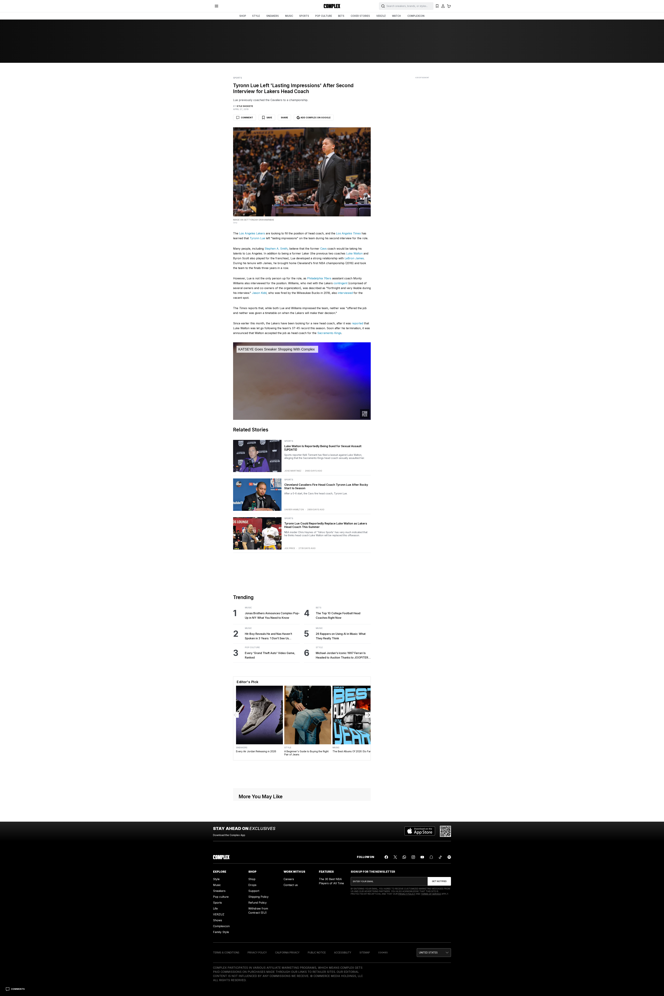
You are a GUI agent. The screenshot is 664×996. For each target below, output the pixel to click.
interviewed (345, 293)
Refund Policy (257, 902)
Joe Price (289, 548)
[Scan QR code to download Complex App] (445, 831)
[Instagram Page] (413, 857)
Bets (318, 607)
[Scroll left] (236, 715)
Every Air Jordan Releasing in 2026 (256, 751)
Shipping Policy (258, 896)
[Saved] (437, 6)
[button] (434, 952)
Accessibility (342, 952)
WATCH (396, 15)
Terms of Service (431, 894)
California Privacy (287, 952)
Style (319, 647)
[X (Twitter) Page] (395, 857)
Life (215, 908)
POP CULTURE (323, 15)
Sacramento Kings (329, 333)
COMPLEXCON (416, 15)
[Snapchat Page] (431, 857)
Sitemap (364, 952)
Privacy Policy (406, 894)
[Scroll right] (368, 715)
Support (253, 891)
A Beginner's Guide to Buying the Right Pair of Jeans (306, 753)
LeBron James (354, 258)
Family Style (221, 932)
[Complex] (332, 6)
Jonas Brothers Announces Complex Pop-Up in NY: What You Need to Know (272, 615)
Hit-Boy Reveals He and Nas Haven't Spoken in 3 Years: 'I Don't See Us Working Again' (268, 636)
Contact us (291, 885)
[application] (302, 381)
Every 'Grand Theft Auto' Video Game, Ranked (270, 655)
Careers (289, 879)
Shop (251, 879)
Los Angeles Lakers (252, 233)
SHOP (242, 15)
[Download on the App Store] (419, 831)
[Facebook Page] (386, 857)
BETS (341, 15)
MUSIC (289, 15)
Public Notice (317, 952)
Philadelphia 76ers (319, 278)
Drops (252, 885)
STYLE (256, 15)
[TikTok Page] (440, 857)
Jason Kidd (259, 293)
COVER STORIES (360, 15)
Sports (237, 78)
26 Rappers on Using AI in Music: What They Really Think (341, 636)
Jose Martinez (292, 471)
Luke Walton (354, 253)
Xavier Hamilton (294, 509)
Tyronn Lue (257, 238)
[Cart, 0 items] (449, 6)
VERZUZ (381, 15)
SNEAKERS (272, 15)
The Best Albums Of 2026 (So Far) (352, 751)
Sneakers (241, 747)
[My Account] (443, 6)
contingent (340, 283)
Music (248, 607)
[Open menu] (216, 6)
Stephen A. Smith (276, 248)
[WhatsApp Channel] (404, 857)
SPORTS (304, 15)
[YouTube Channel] (422, 857)
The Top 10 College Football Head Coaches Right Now (338, 615)
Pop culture (221, 896)
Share (284, 117)
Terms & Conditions (226, 952)
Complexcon (221, 926)
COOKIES (383, 952)
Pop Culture (252, 647)
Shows (217, 920)
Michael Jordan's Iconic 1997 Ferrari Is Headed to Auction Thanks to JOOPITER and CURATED (342, 655)
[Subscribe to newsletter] (439, 881)
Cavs (323, 248)
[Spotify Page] (449, 857)
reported (357, 323)
